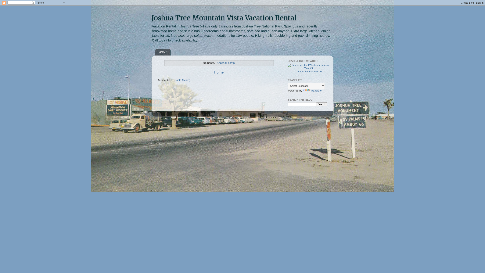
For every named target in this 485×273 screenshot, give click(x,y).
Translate (316, 90)
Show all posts (226, 62)
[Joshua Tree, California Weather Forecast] (309, 68)
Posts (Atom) (182, 80)
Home (219, 72)
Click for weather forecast (309, 71)
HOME (163, 52)
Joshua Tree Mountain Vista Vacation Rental (224, 18)
